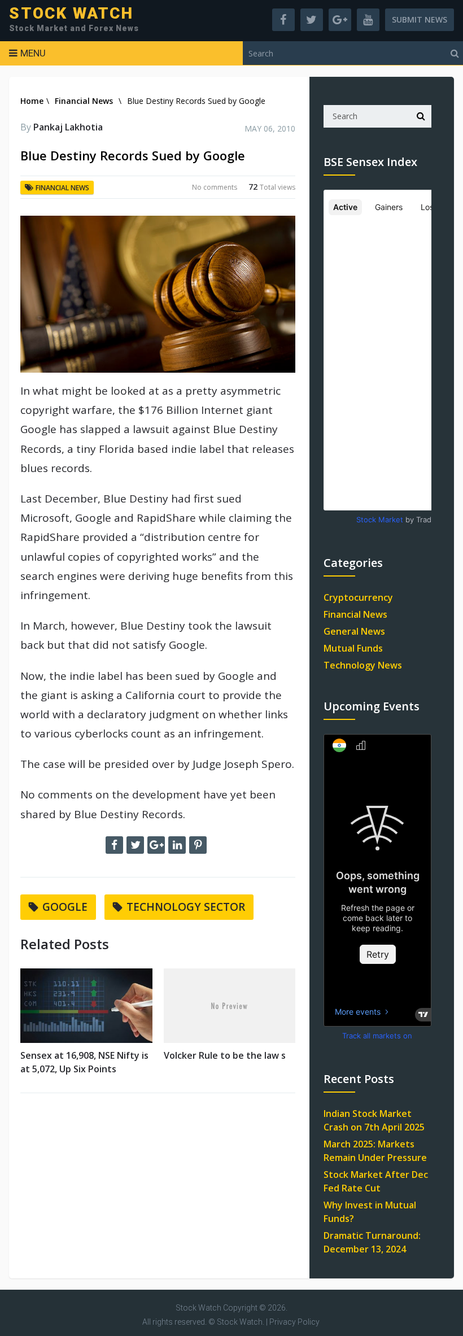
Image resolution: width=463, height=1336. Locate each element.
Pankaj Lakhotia (68, 127)
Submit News (419, 19)
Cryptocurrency (358, 597)
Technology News (363, 665)
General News (354, 631)
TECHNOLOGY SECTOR (185, 907)
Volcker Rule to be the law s (225, 1055)
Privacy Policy (294, 1321)
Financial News (84, 100)
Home (31, 100)
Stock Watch (71, 13)
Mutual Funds (353, 648)
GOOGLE (65, 907)
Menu (33, 53)
